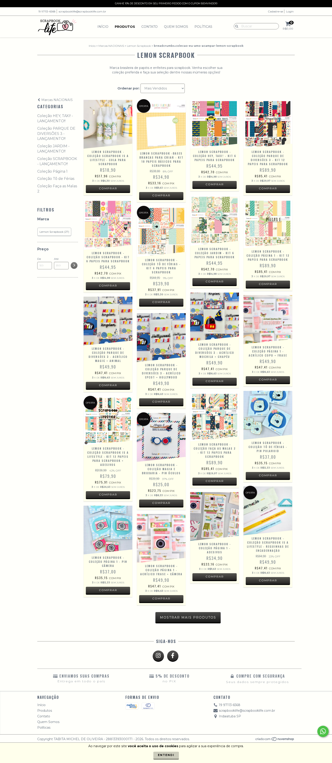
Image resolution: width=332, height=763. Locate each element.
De (39, 259)
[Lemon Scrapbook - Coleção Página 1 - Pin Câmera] (108, 530)
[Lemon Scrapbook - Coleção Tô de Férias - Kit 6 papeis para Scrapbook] (161, 232)
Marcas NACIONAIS (111, 45)
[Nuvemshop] (275, 740)
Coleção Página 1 (52, 171)
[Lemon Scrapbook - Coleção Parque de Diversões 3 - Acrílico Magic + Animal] (108, 321)
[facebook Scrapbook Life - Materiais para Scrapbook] (172, 656)
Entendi (166, 755)
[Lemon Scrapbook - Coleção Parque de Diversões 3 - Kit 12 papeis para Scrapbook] (267, 124)
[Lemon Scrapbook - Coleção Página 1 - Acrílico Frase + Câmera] (161, 538)
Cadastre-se (275, 11)
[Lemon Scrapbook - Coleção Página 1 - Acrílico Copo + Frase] (267, 319)
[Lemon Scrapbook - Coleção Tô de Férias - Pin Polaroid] (267, 415)
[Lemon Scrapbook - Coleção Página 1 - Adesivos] (214, 516)
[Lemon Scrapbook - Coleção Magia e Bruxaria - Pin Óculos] (161, 437)
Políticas (203, 27)
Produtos (125, 27)
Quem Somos (176, 27)
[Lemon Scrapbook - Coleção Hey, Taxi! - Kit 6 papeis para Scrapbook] (214, 124)
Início (102, 27)
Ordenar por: (128, 88)
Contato (149, 27)
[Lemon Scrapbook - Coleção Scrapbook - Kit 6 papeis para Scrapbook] (108, 225)
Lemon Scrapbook (139, 45)
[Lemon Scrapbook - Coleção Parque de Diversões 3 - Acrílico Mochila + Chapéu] (214, 317)
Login (290, 11)
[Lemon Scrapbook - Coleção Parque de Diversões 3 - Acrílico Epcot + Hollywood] (161, 337)
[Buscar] (236, 26)
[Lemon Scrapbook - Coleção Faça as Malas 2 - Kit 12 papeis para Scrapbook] (214, 416)
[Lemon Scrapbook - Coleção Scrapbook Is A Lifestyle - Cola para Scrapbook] (108, 124)
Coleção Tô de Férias (55, 178)
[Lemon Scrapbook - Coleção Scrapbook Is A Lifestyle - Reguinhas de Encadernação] (267, 510)
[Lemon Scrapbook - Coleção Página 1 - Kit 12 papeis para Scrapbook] (267, 224)
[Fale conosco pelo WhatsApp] (323, 731)
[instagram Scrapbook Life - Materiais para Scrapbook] (158, 656)
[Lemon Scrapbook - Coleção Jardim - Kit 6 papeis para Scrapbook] (214, 220)
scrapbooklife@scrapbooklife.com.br (82, 11)
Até (56, 259)
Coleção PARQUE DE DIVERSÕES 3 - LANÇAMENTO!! (56, 133)
